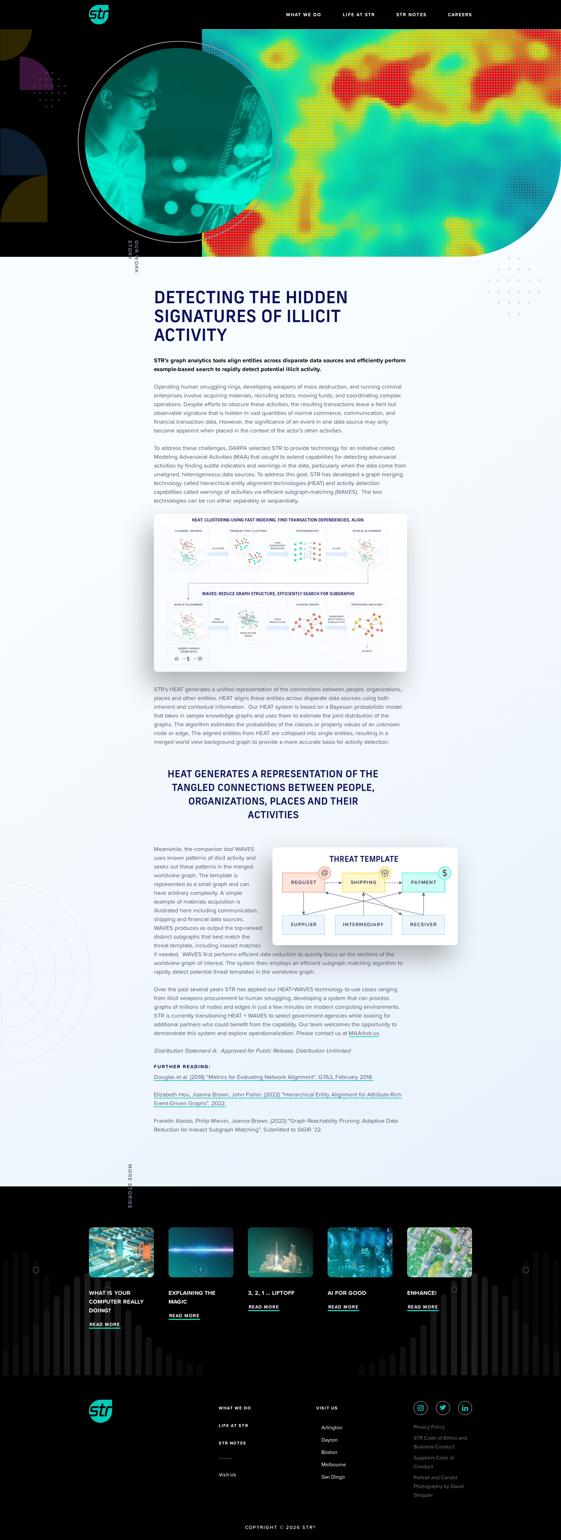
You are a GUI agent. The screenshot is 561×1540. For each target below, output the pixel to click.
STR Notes (411, 14)
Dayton (329, 1439)
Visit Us (227, 1474)
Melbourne (333, 1464)
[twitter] (443, 1408)
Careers (460, 14)
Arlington (332, 1427)
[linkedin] (465, 1408)
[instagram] (421, 1408)
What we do (235, 1408)
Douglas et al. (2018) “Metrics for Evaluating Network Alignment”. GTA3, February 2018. (263, 1077)
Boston (329, 1452)
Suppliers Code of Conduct (434, 1462)
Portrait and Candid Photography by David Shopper (439, 1486)
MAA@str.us (364, 1033)
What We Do (304, 14)
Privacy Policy (429, 1426)
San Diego (333, 1476)
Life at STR (359, 14)
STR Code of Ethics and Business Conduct (440, 1442)
